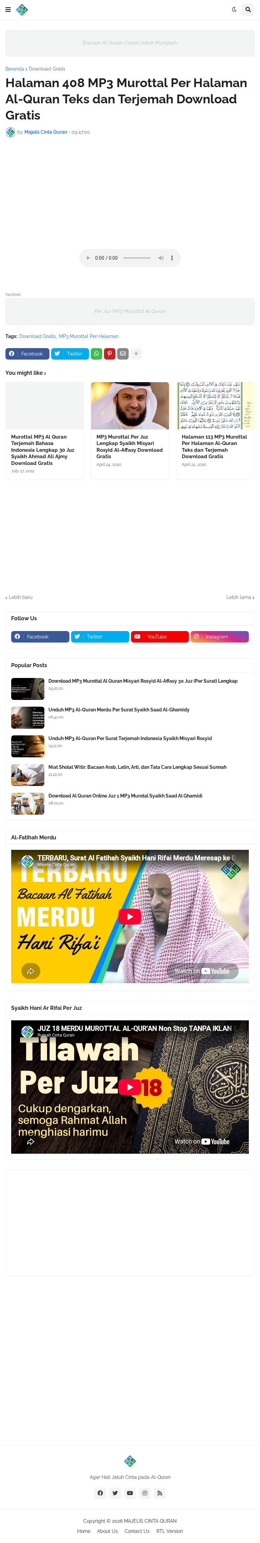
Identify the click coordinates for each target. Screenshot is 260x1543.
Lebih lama (238, 597)
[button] (8, 10)
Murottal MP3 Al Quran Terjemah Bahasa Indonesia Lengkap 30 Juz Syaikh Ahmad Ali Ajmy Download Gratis (42, 450)
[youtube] (130, 1493)
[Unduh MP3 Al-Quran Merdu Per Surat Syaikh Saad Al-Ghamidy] (27, 718)
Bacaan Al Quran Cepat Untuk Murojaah (130, 43)
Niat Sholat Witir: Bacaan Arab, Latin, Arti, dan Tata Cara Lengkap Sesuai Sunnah (137, 767)
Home (83, 1531)
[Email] (123, 354)
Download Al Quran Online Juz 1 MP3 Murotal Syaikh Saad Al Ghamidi (125, 796)
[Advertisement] (130, 193)
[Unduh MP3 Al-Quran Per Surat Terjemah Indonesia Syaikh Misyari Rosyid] (27, 746)
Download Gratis (47, 69)
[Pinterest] (109, 354)
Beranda (14, 69)
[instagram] (145, 1493)
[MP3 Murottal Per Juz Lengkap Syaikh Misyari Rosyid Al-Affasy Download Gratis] (130, 405)
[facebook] (100, 1493)
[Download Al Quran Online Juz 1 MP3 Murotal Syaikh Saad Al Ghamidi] (27, 804)
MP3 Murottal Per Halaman (88, 336)
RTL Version (169, 1531)
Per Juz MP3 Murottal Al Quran (130, 311)
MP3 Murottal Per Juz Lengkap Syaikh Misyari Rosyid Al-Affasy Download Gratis (129, 447)
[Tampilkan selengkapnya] (136, 354)
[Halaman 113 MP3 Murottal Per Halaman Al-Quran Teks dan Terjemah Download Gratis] (215, 405)
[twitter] (115, 1493)
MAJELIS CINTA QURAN (150, 1521)
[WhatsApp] (96, 354)
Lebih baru (20, 597)
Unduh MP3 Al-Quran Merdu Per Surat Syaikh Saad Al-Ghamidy (119, 709)
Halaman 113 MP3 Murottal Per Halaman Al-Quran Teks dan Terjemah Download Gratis (214, 447)
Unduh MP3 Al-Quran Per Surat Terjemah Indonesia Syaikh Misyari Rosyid (130, 738)
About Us (107, 1531)
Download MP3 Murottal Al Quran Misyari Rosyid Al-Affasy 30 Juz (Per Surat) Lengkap (143, 681)
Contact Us (137, 1531)
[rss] (160, 1493)
